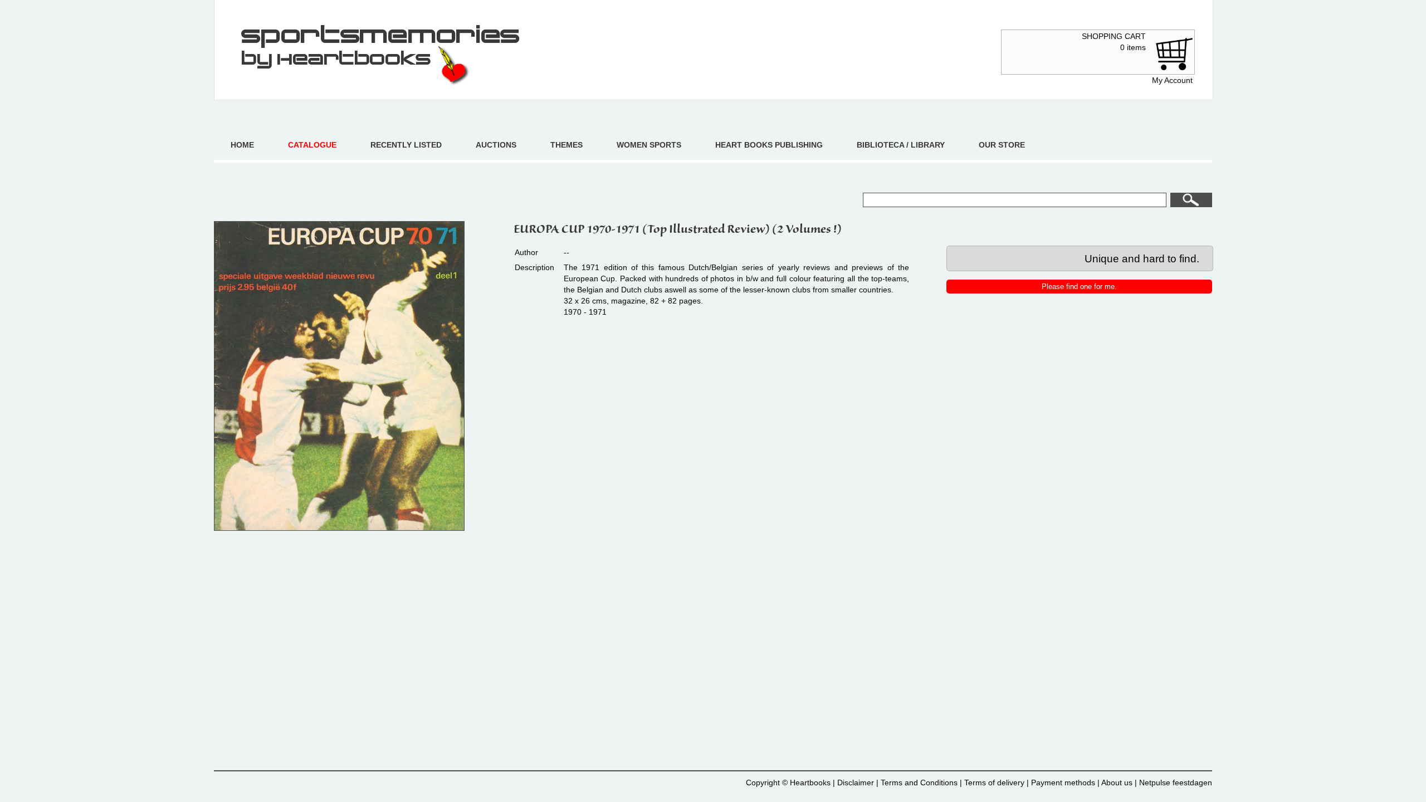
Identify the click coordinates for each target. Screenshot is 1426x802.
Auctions (496, 144)
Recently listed (406, 144)
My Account (1172, 80)
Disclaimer (855, 782)
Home (242, 144)
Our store (1002, 144)
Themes (566, 144)
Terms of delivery (994, 782)
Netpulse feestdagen (1175, 782)
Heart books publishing (769, 144)
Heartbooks (810, 782)
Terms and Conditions (919, 782)
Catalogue (312, 144)
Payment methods (1063, 782)
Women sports (649, 144)
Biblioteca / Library (901, 144)
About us (1116, 782)
